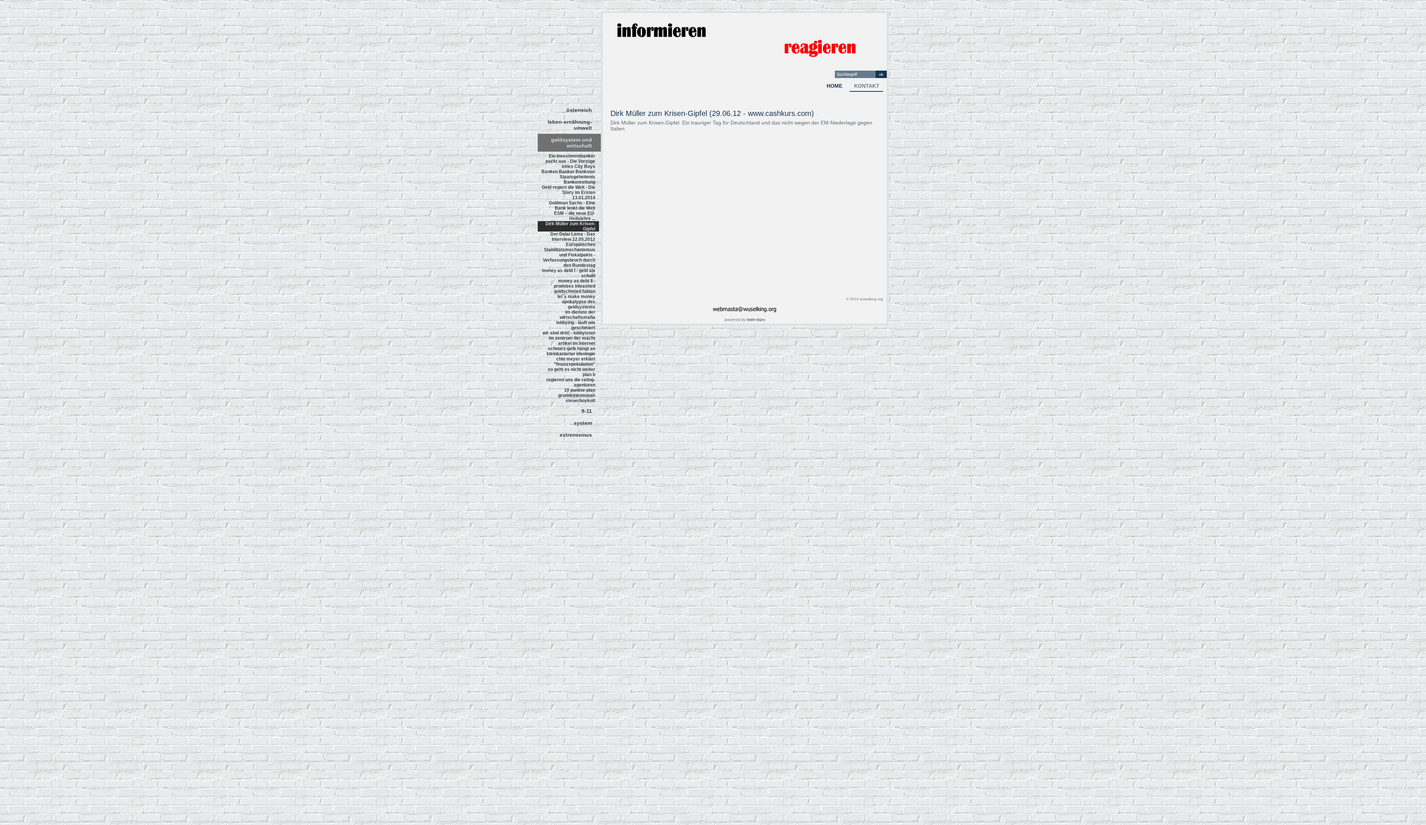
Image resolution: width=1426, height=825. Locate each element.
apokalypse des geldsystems (578, 304)
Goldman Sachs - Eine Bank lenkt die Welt (572, 205)
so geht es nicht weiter (571, 369)
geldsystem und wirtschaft (571, 143)
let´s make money (576, 296)
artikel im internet (576, 343)
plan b (589, 374)
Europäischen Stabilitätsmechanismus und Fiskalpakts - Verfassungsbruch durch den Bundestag (569, 255)
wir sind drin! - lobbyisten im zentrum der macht (569, 335)
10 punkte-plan (579, 390)
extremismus (576, 435)
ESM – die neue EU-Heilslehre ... (574, 216)
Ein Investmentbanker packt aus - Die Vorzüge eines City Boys (570, 161)
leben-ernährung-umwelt (570, 125)
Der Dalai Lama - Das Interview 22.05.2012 (572, 237)
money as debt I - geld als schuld (568, 273)
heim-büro (756, 319)
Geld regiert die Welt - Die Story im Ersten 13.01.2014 (568, 192)
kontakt (866, 86)
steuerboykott (580, 400)
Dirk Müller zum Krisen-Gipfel (570, 226)
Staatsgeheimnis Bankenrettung (577, 179)
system (583, 423)
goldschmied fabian (574, 291)
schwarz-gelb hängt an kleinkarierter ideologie (571, 351)
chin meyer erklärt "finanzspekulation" (574, 361)
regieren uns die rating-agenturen (570, 382)
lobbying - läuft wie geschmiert (575, 325)
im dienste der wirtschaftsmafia (577, 315)
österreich (579, 110)
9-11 (587, 411)
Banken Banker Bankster (568, 171)
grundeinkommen (576, 395)
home (834, 86)
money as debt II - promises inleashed (574, 283)
